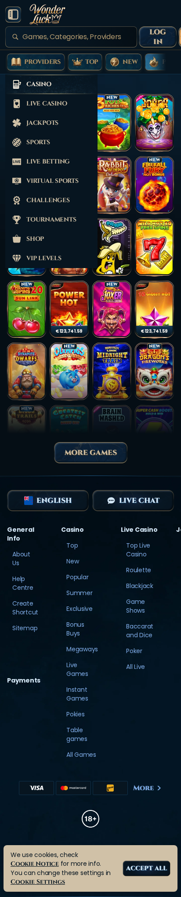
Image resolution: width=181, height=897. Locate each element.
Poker (134, 650)
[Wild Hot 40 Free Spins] (154, 247)
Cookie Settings (38, 882)
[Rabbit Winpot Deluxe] (111, 185)
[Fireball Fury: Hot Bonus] (154, 185)
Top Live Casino (138, 550)
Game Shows (135, 606)
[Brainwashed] (111, 434)
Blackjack (139, 585)
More (143, 788)
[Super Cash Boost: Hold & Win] (154, 434)
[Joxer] (111, 309)
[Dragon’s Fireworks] (154, 371)
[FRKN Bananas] (111, 247)
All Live (135, 666)
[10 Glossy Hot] (154, 309)
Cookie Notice (35, 864)
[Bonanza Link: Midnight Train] (111, 371)
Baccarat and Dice (139, 630)
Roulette (138, 570)
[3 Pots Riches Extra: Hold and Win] (111, 123)
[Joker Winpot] (154, 123)
